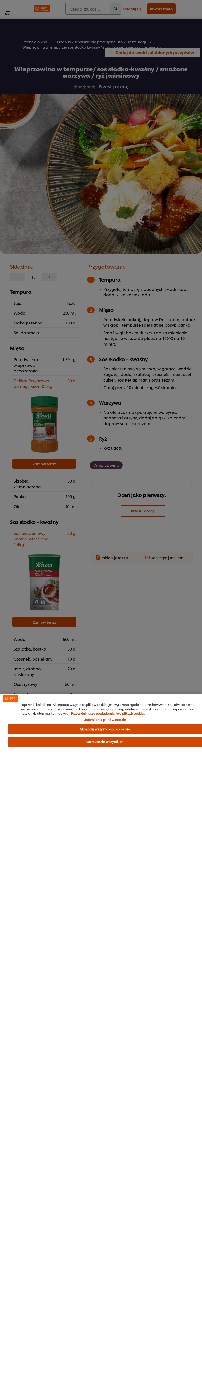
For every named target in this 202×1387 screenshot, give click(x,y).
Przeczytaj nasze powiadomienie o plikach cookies (108, 713)
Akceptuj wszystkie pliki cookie (105, 729)
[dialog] (101, 1040)
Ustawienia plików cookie (105, 720)
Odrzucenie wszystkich (105, 741)
